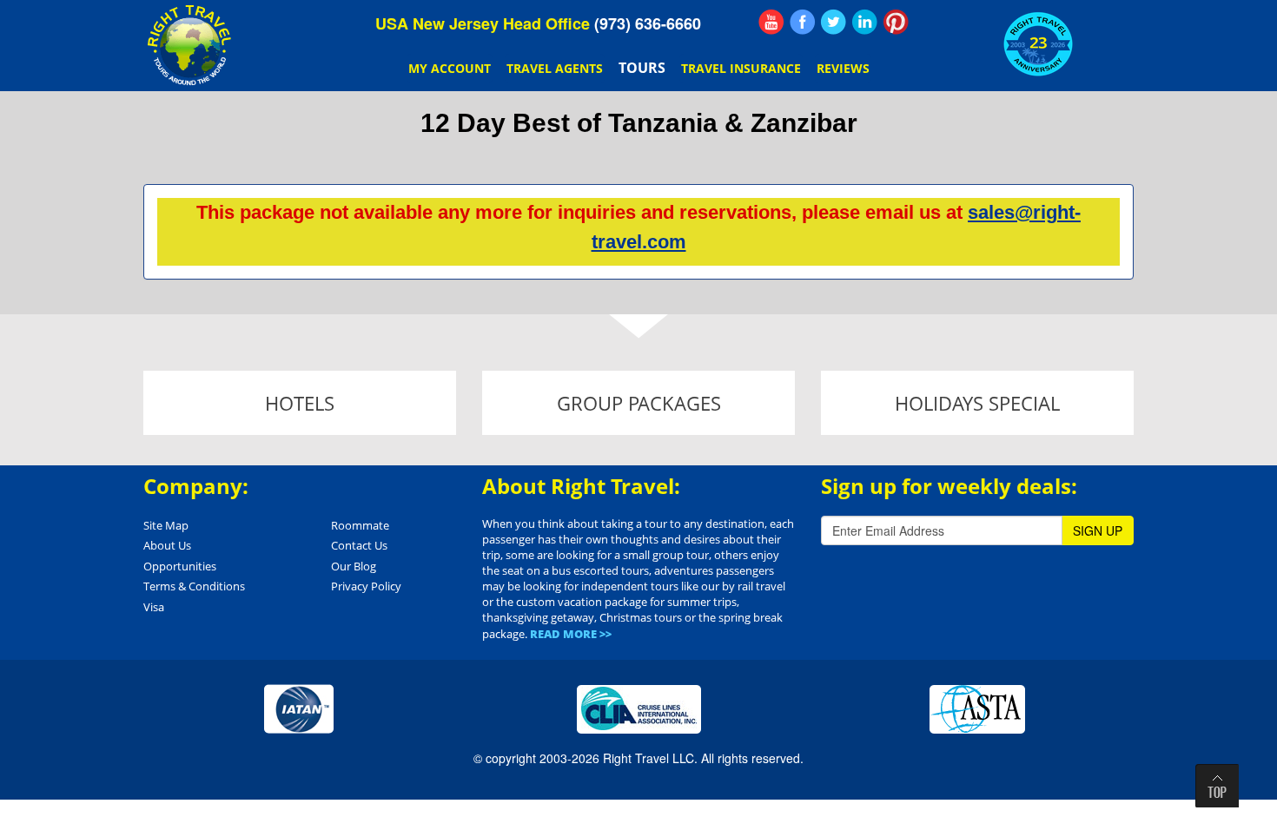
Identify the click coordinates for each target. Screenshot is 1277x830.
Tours (642, 67)
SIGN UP (1097, 530)
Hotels (299, 403)
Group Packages (639, 403)
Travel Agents (554, 68)
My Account (449, 68)
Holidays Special (977, 403)
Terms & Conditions (194, 586)
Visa (153, 607)
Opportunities (179, 566)
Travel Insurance (741, 68)
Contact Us (359, 545)
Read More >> (571, 634)
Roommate (360, 525)
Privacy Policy (366, 586)
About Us (167, 545)
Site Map (166, 525)
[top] (1217, 785)
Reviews (843, 68)
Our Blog (353, 566)
